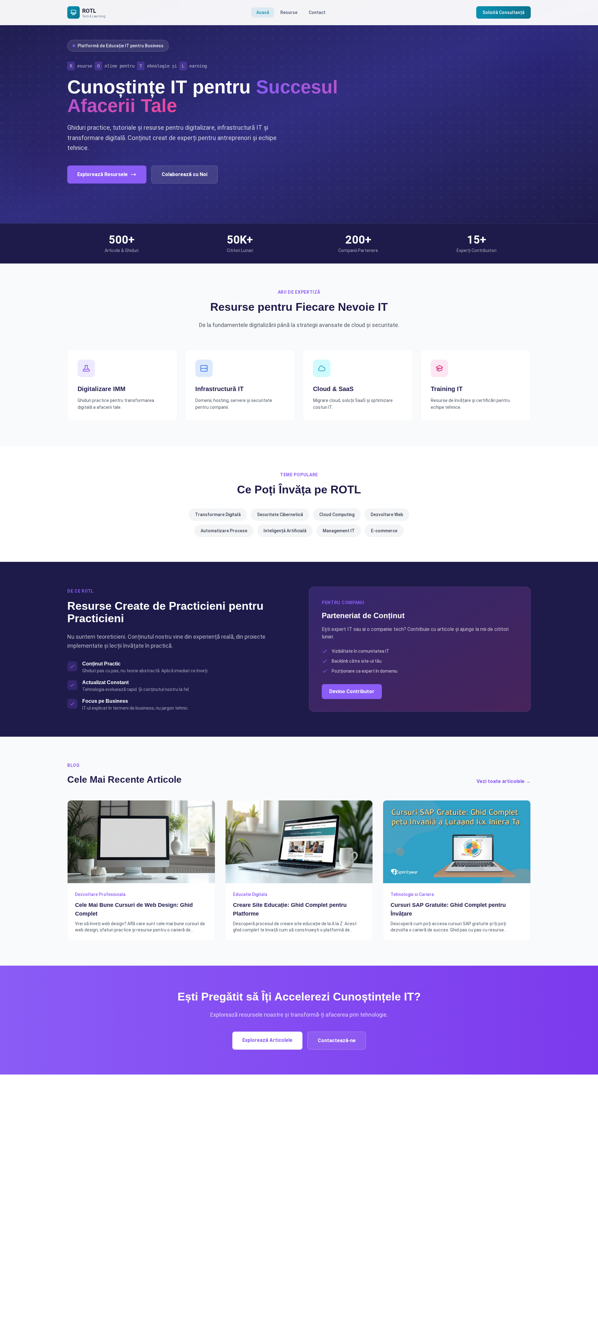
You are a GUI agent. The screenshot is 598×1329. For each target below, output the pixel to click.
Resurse (288, 12)
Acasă (262, 12)
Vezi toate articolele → (504, 781)
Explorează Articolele (267, 1040)
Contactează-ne (337, 1040)
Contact (317, 12)
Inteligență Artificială (284, 530)
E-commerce (384, 530)
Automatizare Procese (224, 530)
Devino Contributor (351, 691)
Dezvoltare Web (387, 514)
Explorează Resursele (102, 174)
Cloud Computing (336, 514)
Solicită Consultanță (503, 12)
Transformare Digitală (218, 514)
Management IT (339, 530)
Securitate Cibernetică (280, 514)
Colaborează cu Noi (184, 174)
